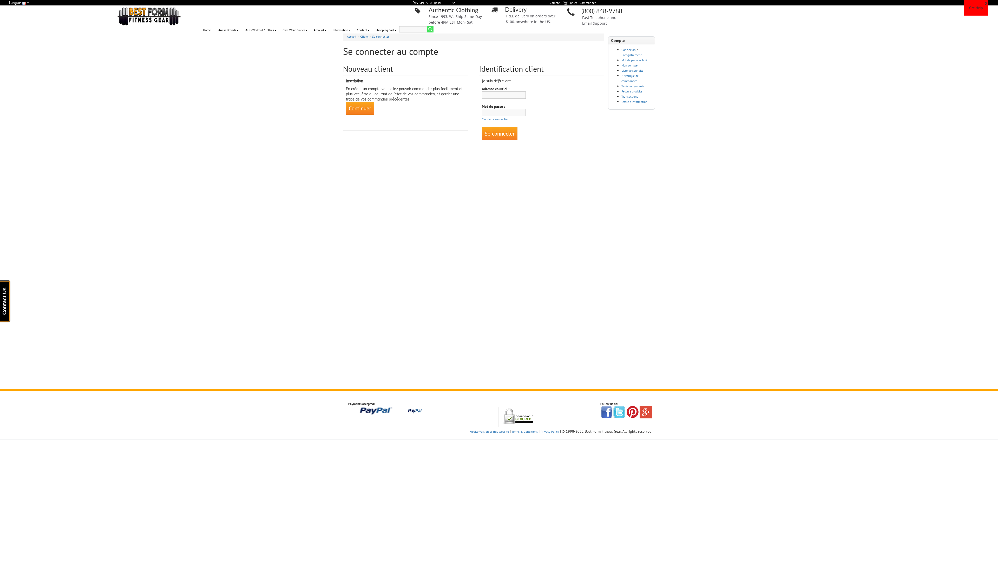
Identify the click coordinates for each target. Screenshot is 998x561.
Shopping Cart (385, 30)
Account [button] (319, 30)
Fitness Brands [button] (226, 30)
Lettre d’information (634, 102)
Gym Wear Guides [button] (294, 30)
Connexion (628, 50)
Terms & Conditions (525, 431)
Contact (362, 30)
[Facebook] (606, 412)
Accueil (351, 36)
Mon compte (629, 65)
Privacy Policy (550, 431)
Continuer (360, 108)
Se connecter (380, 36)
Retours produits (631, 91)
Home (207, 30)
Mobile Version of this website (489, 431)
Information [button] (340, 30)
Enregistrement (631, 55)
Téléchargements (632, 86)
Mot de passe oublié (634, 60)
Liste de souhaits (632, 70)
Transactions (629, 96)
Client (364, 36)
